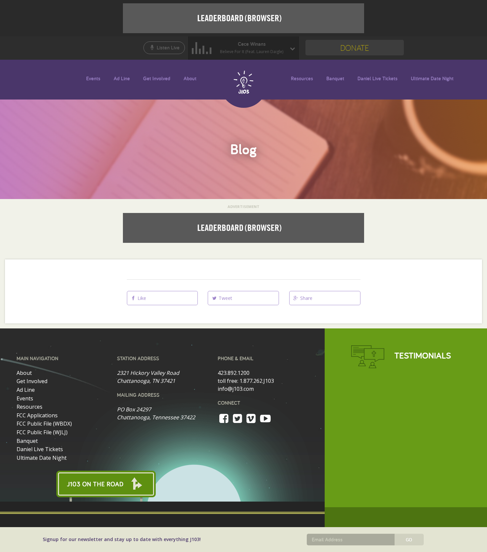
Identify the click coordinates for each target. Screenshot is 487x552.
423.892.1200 (233, 373)
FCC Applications (37, 415)
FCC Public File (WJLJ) (42, 432)
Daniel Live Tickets (377, 78)
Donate (354, 47)
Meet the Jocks (202, 80)
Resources (302, 78)
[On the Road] (162, 484)
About (190, 78)
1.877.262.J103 (257, 380)
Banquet (335, 78)
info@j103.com (236, 388)
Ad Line (122, 78)
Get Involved (156, 78)
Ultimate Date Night (432, 78)
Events (93, 78)
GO (409, 540)
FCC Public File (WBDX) (44, 423)
